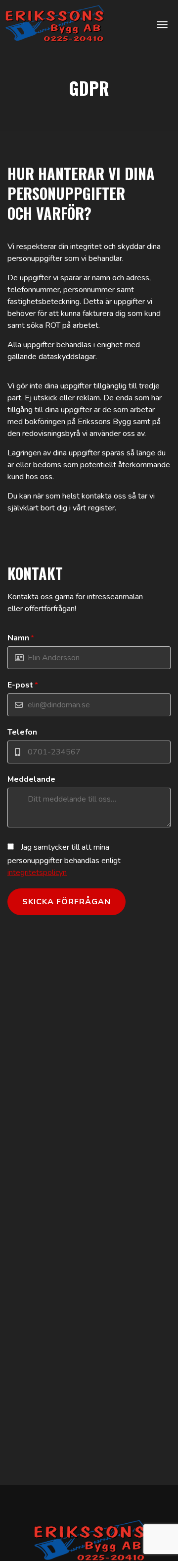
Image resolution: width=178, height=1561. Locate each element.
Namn (20, 637)
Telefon (22, 732)
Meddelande (31, 779)
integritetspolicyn (37, 872)
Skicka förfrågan (66, 901)
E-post (22, 685)
